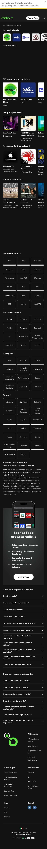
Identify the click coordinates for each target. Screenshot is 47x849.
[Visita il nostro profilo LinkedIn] (29, 807)
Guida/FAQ (32, 781)
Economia (23, 361)
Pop (9, 260)
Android (7, 817)
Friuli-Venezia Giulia (37, 411)
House (9, 287)
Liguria (23, 419)
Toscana (23, 446)
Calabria (37, 402)
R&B (9, 304)
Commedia (23, 337)
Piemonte (37, 428)
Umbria (37, 446)
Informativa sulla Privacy (10, 778)
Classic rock (9, 295)
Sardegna (23, 437)
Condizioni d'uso (10, 772)
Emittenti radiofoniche (32, 759)
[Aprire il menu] (43, 18)
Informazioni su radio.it (33, 740)
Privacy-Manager (10, 795)
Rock (23, 260)
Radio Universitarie (37, 337)
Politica (10, 328)
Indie (37, 287)
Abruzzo (9, 402)
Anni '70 (37, 304)
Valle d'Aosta (9, 454)
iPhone (6, 808)
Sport (37, 378)
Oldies (23, 269)
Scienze (10, 369)
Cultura (23, 319)
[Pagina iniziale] (4, 25)
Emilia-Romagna (23, 411)
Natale (23, 345)
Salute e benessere (9, 378)
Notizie (9, 319)
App (29, 777)
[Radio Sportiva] (17, 37)
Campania (10, 411)
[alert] (23, 4)
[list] (23, 37)
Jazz (23, 287)
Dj (9, 337)
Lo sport (37, 319)
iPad (5, 812)
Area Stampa (32, 746)
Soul (23, 295)
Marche (10, 428)
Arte (9, 361)
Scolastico (37, 369)
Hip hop (37, 260)
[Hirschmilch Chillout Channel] (36, 37)
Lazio (9, 419)
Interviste (9, 345)
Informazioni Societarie (8, 785)
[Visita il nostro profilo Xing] (35, 807)
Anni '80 (23, 278)
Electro (37, 269)
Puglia (9, 437)
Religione (23, 328)
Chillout (9, 269)
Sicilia (37, 437)
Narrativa (37, 387)
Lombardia (37, 419)
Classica (37, 278)
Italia (25, 828)
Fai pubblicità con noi (34, 752)
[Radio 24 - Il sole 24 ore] (7, 37)
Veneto (23, 454)
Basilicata (23, 402)
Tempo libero (23, 378)
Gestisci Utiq (9, 791)
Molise (23, 428)
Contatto (31, 772)
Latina (23, 304)
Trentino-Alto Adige (9, 446)
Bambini (37, 328)
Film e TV (23, 387)
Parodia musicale (23, 369)
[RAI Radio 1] (26, 37)
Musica (37, 345)
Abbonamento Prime (33, 787)
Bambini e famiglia (10, 387)
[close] (45, 2)
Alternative (9, 278)
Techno (37, 295)
